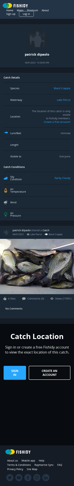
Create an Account (49, 373)
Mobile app (28, 460)
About (45, 10)
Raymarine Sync (44, 465)
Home (9, 10)
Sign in (14, 373)
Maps (20, 10)
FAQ (59, 465)
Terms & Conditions (19, 465)
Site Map (32, 469)
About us (12, 460)
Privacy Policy (15, 469)
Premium (32, 10)
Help (41, 460)
